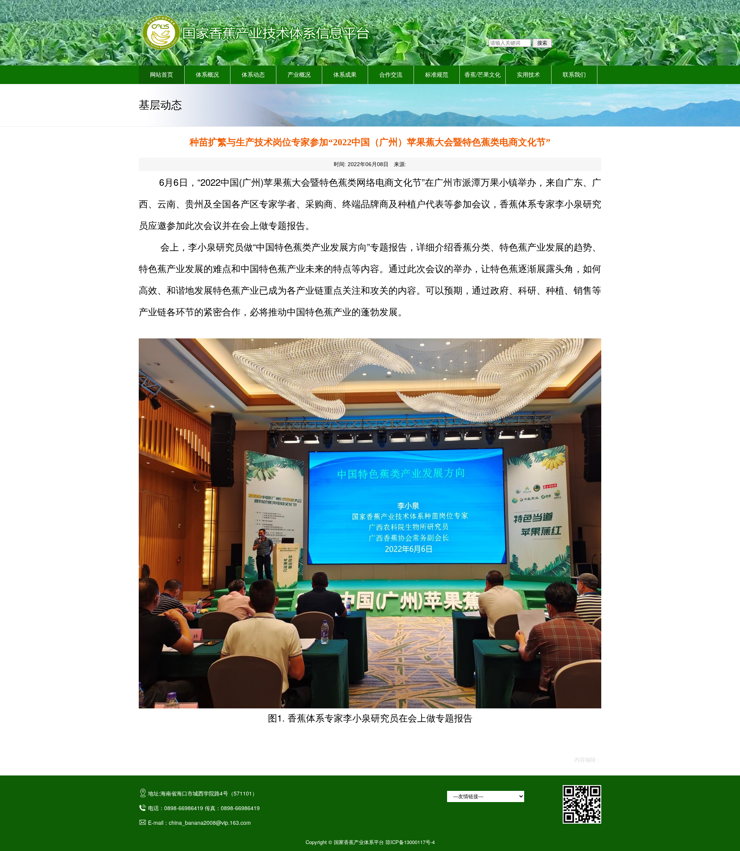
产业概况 (299, 75)
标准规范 (436, 75)
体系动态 (253, 75)
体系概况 (207, 75)
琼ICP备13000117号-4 (410, 842)
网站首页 (161, 75)
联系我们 (574, 75)
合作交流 (390, 75)
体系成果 (345, 75)
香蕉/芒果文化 (482, 75)
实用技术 (528, 75)
